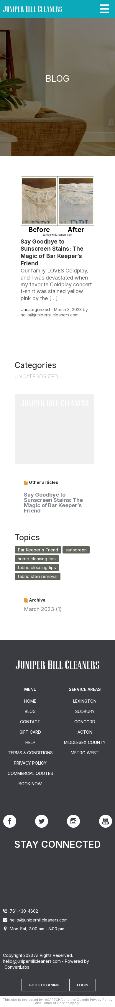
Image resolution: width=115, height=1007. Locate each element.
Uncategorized (35, 309)
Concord (84, 721)
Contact (30, 721)
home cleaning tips (37, 558)
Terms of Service (56, 1003)
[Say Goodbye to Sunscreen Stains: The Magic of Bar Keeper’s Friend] (57, 235)
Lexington (84, 701)
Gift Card (30, 732)
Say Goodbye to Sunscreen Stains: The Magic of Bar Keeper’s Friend (52, 252)
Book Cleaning (44, 985)
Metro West (85, 752)
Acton (85, 732)
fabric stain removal (38, 576)
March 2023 (39, 609)
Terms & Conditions (30, 752)
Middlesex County (85, 742)
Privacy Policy (30, 762)
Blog (30, 711)
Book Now (30, 783)
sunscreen (76, 550)
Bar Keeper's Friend (38, 550)
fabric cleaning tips (37, 567)
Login (82, 985)
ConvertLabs (16, 967)
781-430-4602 (24, 911)
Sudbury (85, 711)
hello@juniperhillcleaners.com (39, 919)
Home (30, 701)
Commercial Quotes (30, 773)
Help (30, 742)
